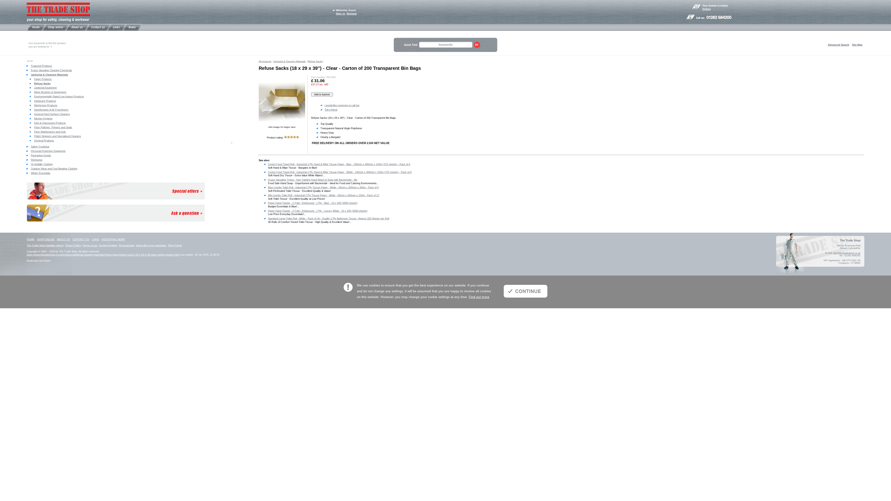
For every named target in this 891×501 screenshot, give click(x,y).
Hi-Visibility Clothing (42, 164)
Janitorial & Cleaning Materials (49, 74)
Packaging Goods (41, 155)
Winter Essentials (40, 173)
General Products (44, 140)
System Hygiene (108, 245)
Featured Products (41, 65)
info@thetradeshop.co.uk (846, 253)
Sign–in (340, 13)
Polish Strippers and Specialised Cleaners (57, 136)
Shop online (46, 239)
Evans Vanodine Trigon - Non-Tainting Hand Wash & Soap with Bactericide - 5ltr (312, 179)
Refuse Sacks (42, 83)
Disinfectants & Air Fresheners (51, 109)
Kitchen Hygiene (43, 118)
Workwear (36, 159)
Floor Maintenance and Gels (50, 131)
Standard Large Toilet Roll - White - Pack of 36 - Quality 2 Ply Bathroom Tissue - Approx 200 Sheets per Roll (328, 218)
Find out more (479, 297)
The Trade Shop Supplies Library (45, 245)
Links (95, 239)
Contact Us (81, 239)
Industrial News (113, 239)
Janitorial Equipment (45, 87)
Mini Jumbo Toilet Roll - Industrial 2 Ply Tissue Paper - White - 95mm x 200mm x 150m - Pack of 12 (323, 195)
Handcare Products (45, 101)
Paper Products (43, 79)
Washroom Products (45, 105)
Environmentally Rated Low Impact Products (59, 96)
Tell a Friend (175, 245)
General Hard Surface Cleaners (52, 114)
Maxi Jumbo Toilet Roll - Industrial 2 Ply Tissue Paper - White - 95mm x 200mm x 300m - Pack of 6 (323, 187)
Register (352, 13)
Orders (706, 9)
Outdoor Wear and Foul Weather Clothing (54, 168)
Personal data (126, 245)
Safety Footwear (40, 146)
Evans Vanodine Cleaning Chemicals (51, 70)
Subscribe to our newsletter (151, 245)
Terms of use (90, 245)
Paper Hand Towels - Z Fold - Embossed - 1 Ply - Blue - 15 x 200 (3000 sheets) (313, 203)
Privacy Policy (73, 245)
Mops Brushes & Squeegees (50, 92)
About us (63, 239)
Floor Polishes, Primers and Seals (53, 127)
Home (30, 239)
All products (265, 61)
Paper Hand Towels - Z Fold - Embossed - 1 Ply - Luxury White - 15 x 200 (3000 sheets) (318, 210)
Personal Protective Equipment (48, 151)
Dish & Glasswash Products (50, 123)
